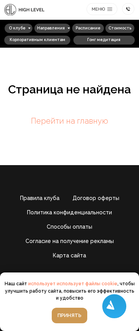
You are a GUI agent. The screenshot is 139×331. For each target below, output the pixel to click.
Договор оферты (96, 198)
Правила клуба (39, 198)
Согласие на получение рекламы (69, 241)
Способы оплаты (69, 227)
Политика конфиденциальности (69, 212)
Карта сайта (69, 255)
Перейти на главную (69, 121)
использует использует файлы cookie (72, 283)
